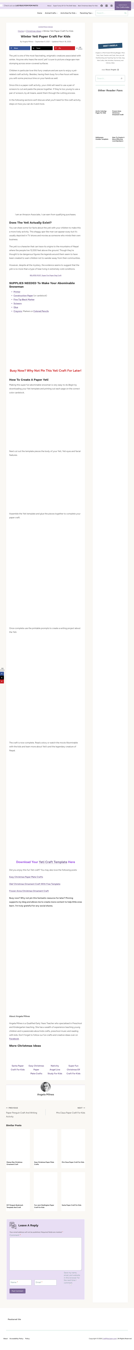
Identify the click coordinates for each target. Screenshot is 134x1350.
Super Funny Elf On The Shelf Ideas (64, 6)
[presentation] (18, 1145)
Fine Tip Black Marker (24, 299)
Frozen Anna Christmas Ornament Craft (118, 113)
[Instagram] (106, 6)
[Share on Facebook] (2, 674)
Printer (17, 291)
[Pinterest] (111, 6)
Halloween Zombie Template (102, 138)
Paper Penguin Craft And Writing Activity (21, 1112)
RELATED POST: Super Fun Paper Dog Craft (45, 275)
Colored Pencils (41, 311)
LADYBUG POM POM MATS (26, 6)
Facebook (14, 1038)
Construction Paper (23, 295)
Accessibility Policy (16, 1339)
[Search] (121, 78)
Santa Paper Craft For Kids (71, 1205)
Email (39, 1282)
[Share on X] (2, 678)
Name (14, 1282)
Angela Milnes (27, 41)
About (49, 6)
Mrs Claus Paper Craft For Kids (70, 1110)
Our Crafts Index (122, 7)
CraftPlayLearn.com (109, 1339)
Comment (15, 1235)
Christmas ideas (45, 27)
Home (39, 13)
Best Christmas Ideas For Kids (88, 6)
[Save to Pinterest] (2, 681)
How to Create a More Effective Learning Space (118, 139)
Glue (16, 307)
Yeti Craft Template (53, 862)
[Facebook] (101, 6)
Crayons (18, 311)
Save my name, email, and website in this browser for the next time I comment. (72, 1277)
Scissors (18, 303)
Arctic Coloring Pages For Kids (101, 112)
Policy (27, 1339)
